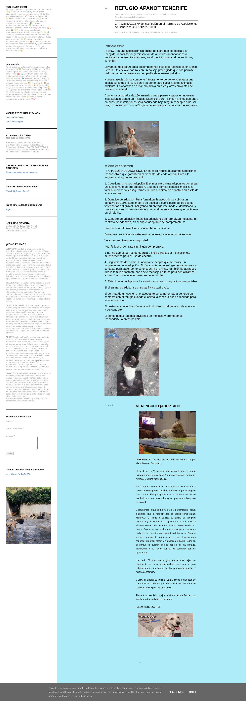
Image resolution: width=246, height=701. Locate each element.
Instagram (133, 32)
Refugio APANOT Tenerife (151, 8)
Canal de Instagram (14, 121)
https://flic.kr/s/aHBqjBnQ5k (18, 474)
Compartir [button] (108, 405)
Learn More (177, 692)
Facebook (120, 32)
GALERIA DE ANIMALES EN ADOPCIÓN (159, 32)
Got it (193, 692)
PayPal (9, 209)
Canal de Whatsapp (14, 117)
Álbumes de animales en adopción (21, 173)
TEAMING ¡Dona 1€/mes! (17, 191)
